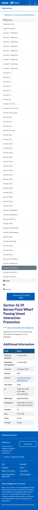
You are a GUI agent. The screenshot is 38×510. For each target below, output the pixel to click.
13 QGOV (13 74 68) (17, 457)
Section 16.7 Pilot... (9, 130)
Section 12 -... (7, 82)
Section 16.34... (8, 250)
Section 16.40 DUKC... (10, 272)
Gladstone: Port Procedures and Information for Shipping (20, 15)
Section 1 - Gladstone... (11, 33)
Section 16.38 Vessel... (10, 263)
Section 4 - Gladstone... (11, 46)
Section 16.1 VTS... (9, 104)
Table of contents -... (10, 28)
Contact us (28, 444)
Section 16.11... (8, 148)
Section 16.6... (7, 126)
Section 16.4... (7, 117)
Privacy (22, 467)
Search (29, 4)
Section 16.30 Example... (11, 232)
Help (3, 464)
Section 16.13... (8, 157)
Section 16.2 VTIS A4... (10, 108)
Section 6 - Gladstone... (11, 55)
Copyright (23, 464)
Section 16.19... (8, 183)
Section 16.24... (8, 206)
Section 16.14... (8, 161)
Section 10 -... (7, 73)
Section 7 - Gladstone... (11, 59)
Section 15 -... (7, 95)
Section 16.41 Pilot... (10, 277)
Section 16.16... (8, 170)
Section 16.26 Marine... (10, 215)
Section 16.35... (8, 254)
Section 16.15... (8, 166)
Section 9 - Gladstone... (11, 68)
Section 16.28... (8, 223)
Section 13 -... (7, 86)
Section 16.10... (8, 144)
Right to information (8, 471)
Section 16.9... (7, 139)
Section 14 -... (7, 90)
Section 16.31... (8, 237)
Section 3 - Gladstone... (11, 42)
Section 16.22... (8, 197)
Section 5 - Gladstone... (11, 51)
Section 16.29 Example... (11, 228)
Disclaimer (5, 467)
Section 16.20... (8, 188)
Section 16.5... (7, 121)
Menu (35, 4)
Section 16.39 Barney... (10, 268)
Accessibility (24, 471)
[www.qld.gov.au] (10, 2)
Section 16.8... (7, 135)
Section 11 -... (7, 77)
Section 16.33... (8, 246)
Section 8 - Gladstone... (11, 64)
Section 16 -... (7, 99)
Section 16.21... (8, 192)
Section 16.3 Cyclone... (10, 113)
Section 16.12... (8, 152)
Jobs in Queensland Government (8, 475)
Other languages (25, 474)
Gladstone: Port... (9, 24)
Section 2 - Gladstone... (11, 37)
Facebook (8, 289)
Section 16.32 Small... (10, 241)
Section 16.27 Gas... (9, 219)
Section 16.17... (8, 175)
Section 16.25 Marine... (10, 210)
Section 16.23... (8, 201)
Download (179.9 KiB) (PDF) (21, 296)
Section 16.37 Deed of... (11, 259)
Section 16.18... (8, 179)
